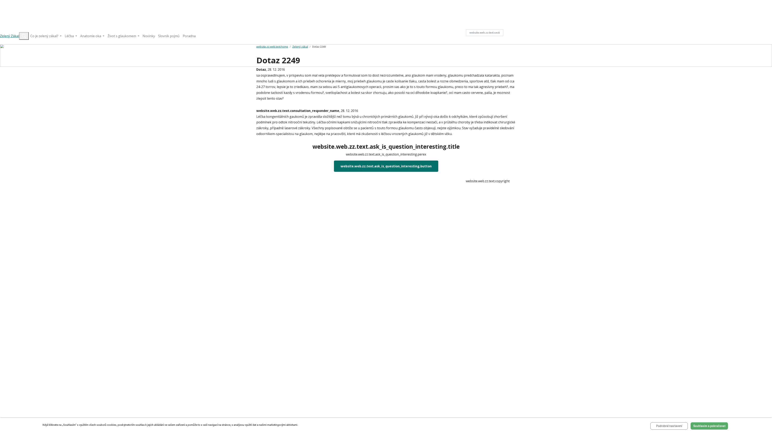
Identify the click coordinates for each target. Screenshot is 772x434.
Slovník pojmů (169, 36)
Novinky (149, 36)
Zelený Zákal (9, 36)
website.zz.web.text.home (272, 46)
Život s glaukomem (122, 36)
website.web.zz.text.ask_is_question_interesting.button (386, 166)
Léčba (70, 36)
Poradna (189, 36)
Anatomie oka (91, 36)
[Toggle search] (24, 36)
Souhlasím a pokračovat (709, 426)
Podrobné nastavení (669, 426)
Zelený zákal (300, 46)
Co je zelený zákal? (44, 36)
